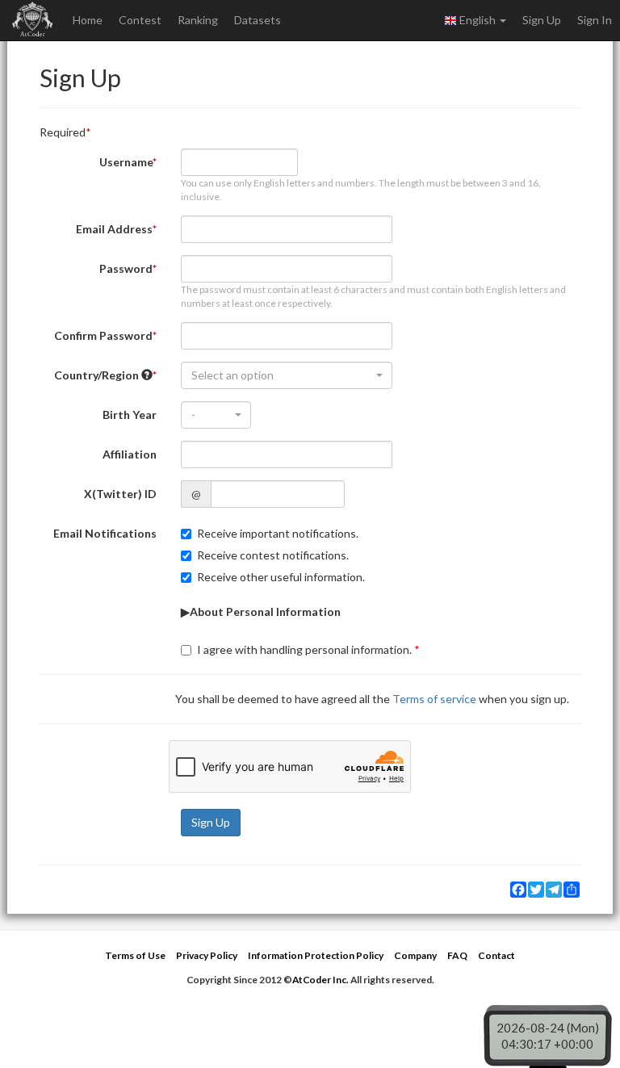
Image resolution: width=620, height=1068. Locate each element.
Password (126, 268)
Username (126, 162)
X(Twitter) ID (120, 493)
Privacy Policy (206, 955)
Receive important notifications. (277, 533)
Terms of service (434, 699)
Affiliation (130, 454)
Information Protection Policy (315, 955)
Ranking (198, 20)
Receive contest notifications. (273, 555)
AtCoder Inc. (320, 980)
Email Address (114, 229)
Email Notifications (105, 533)
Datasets (257, 20)
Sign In (594, 20)
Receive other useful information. (281, 577)
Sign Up (541, 20)
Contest (140, 20)
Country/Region (97, 375)
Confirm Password (103, 335)
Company (415, 955)
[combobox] (286, 375)
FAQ (457, 955)
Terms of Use (135, 955)
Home (88, 20)
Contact (496, 955)
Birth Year (130, 414)
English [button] (477, 20)
